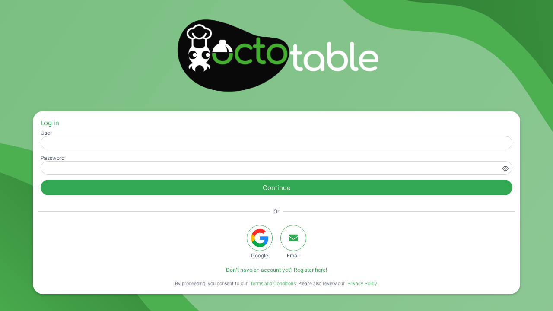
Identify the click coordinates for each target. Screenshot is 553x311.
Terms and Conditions (273, 283)
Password (52, 158)
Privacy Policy (362, 283)
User (46, 133)
